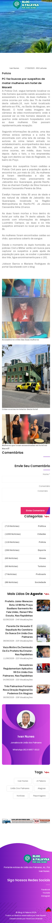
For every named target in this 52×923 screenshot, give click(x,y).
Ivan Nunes (14, 68)
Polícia (25, 542)
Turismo (25, 566)
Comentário (44, 486)
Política (25, 526)
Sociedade (25, 582)
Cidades (25, 534)
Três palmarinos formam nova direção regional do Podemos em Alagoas (18, 690)
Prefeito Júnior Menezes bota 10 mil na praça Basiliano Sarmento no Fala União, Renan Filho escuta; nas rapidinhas (19, 608)
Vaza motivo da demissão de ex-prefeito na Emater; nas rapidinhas (17, 651)
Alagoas (42, 788)
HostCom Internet (34, 919)
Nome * (46, 474)
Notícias (21, 796)
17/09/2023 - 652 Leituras (36, 68)
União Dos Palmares (19, 788)
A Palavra (41, 781)
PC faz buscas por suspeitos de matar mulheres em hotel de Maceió (23, 83)
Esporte (25, 550)
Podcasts (25, 574)
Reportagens (39, 796)
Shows (25, 558)
